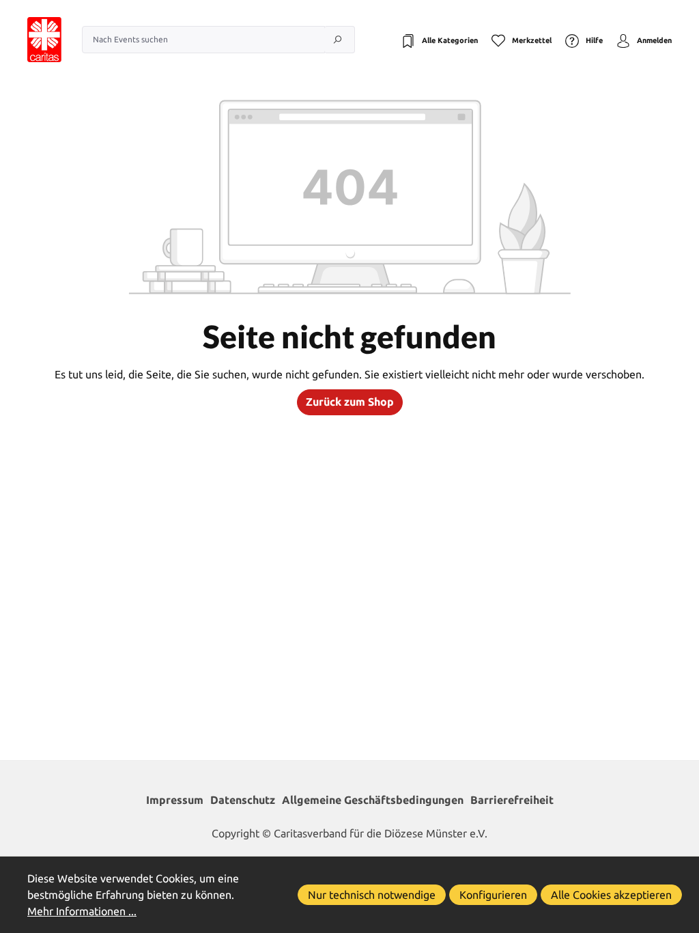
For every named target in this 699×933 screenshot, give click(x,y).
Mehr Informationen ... (82, 911)
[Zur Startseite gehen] (30, 39)
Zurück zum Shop (350, 401)
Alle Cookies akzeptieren (611, 895)
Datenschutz (242, 800)
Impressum (174, 800)
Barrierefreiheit (512, 800)
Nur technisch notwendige (372, 895)
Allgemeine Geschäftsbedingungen (372, 800)
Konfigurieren (493, 895)
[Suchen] (339, 39)
